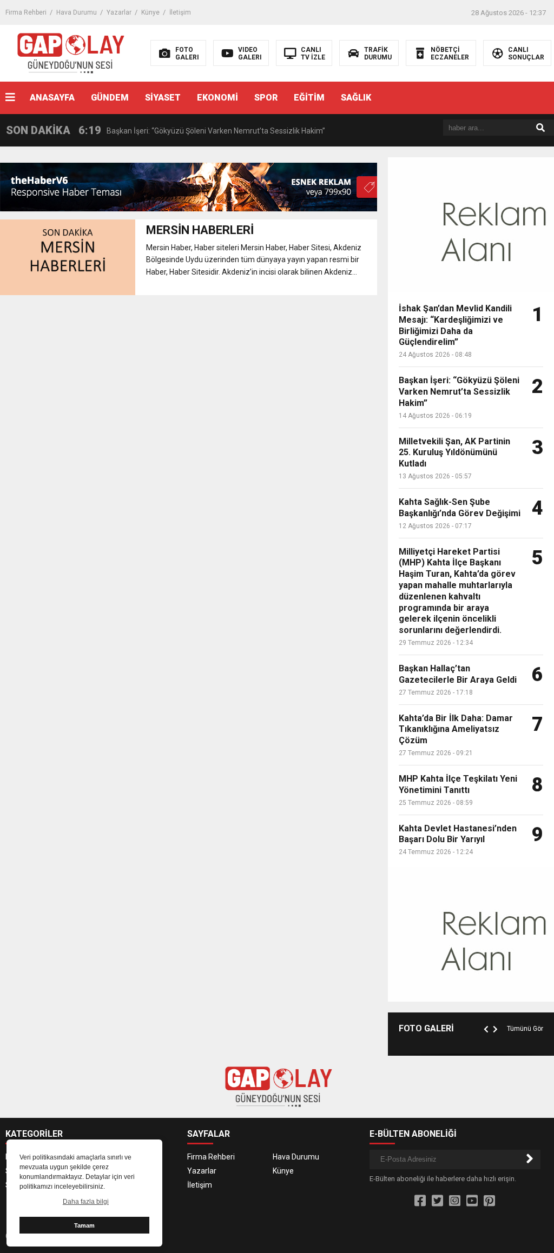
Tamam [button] (84, 1225)
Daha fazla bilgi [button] (86, 1201)
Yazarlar (119, 12)
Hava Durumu (76, 12)
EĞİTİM (309, 97)
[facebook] (420, 1201)
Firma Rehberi (26, 12)
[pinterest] (489, 1201)
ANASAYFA (52, 97)
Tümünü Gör (525, 1028)
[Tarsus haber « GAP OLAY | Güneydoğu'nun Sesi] (69, 52)
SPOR (266, 97)
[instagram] (454, 1201)
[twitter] (437, 1201)
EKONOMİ (217, 97)
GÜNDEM (110, 97)
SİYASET (163, 97)
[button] (487, 1017)
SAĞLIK (356, 97)
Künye (150, 12)
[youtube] (472, 1201)
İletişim (180, 12)
